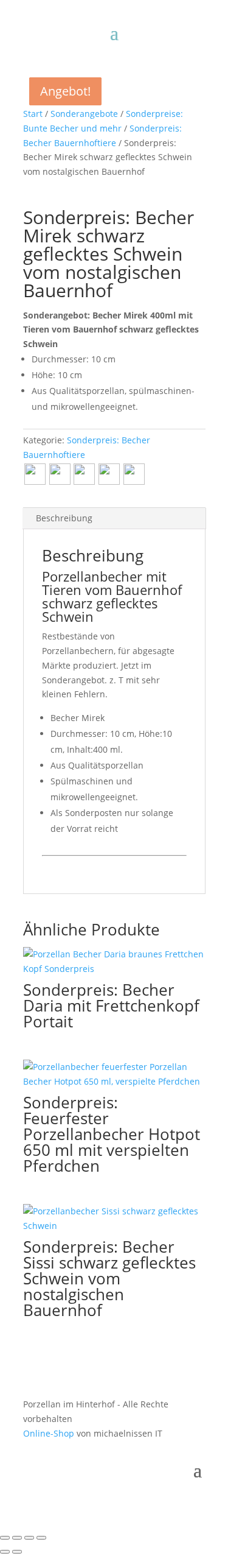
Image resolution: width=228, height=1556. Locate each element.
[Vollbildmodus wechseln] (17, 1538)
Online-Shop (48, 1433)
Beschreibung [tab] (64, 518)
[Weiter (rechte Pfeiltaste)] (17, 1552)
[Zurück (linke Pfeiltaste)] (5, 1552)
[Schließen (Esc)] (41, 1538)
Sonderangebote (84, 113)
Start (33, 113)
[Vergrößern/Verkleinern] (5, 1538)
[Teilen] (29, 1538)
